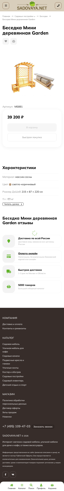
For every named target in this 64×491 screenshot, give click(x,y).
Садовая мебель (11, 344)
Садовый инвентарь (12, 380)
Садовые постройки (24, 16)
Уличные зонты (10, 367)
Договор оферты (11, 408)
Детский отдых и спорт (14, 385)
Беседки (44, 16)
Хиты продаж (9, 412)
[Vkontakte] (13, 475)
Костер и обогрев (11, 372)
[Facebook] (5, 475)
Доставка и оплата (12, 324)
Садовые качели (11, 356)
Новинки (7, 416)
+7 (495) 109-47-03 (16, 426)
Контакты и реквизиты (14, 328)
